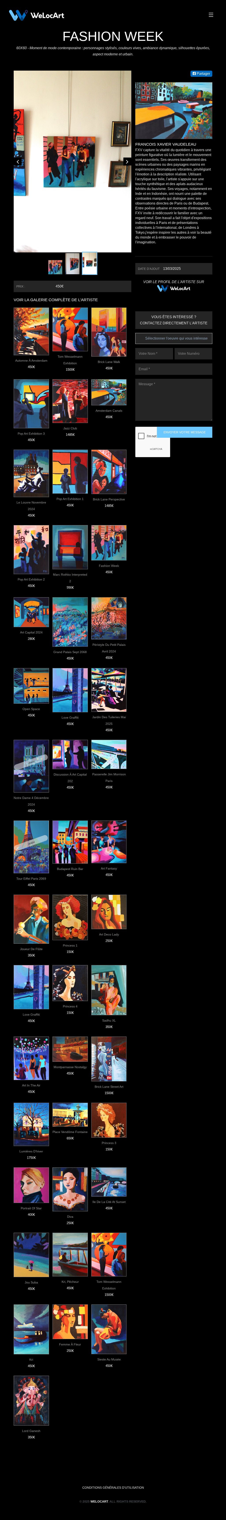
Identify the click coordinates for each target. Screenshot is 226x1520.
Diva (70, 1153)
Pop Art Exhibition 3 (31, 370)
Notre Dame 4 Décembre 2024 (31, 738)
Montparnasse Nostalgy (70, 1003)
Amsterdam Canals (109, 347)
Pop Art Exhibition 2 (31, 516)
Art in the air (31, 1022)
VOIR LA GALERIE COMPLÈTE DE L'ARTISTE (56, 236)
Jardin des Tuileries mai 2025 (109, 657)
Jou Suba (31, 1219)
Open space (31, 645)
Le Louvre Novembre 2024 (31, 442)
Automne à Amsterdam (31, 297)
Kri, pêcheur (70, 1218)
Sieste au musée (109, 1296)
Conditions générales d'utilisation (113, 1424)
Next (127, 130)
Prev (18, 130)
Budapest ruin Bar (70, 805)
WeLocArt (99, 1438)
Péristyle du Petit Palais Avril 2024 (109, 585)
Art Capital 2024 (31, 569)
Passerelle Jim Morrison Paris (109, 714)
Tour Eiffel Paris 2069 (31, 815)
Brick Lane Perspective (109, 436)
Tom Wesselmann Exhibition (70, 296)
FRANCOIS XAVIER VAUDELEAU (165, 144)
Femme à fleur (70, 1281)
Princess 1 (70, 882)
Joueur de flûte (31, 885)
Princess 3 (109, 1079)
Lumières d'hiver (31, 1088)
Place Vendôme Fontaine (70, 1068)
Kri (31, 1296)
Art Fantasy (109, 805)
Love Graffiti (70, 654)
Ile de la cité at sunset (109, 1138)
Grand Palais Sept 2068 (70, 588)
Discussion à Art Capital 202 (70, 714)
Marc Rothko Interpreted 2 (70, 514)
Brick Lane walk (109, 298)
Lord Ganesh (31, 1367)
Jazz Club (70, 365)
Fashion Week (109, 502)
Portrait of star (31, 1145)
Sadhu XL (109, 957)
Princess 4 (70, 943)
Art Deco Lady (109, 871)
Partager (203, 73)
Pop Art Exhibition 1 (70, 435)
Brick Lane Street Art (109, 1023)
